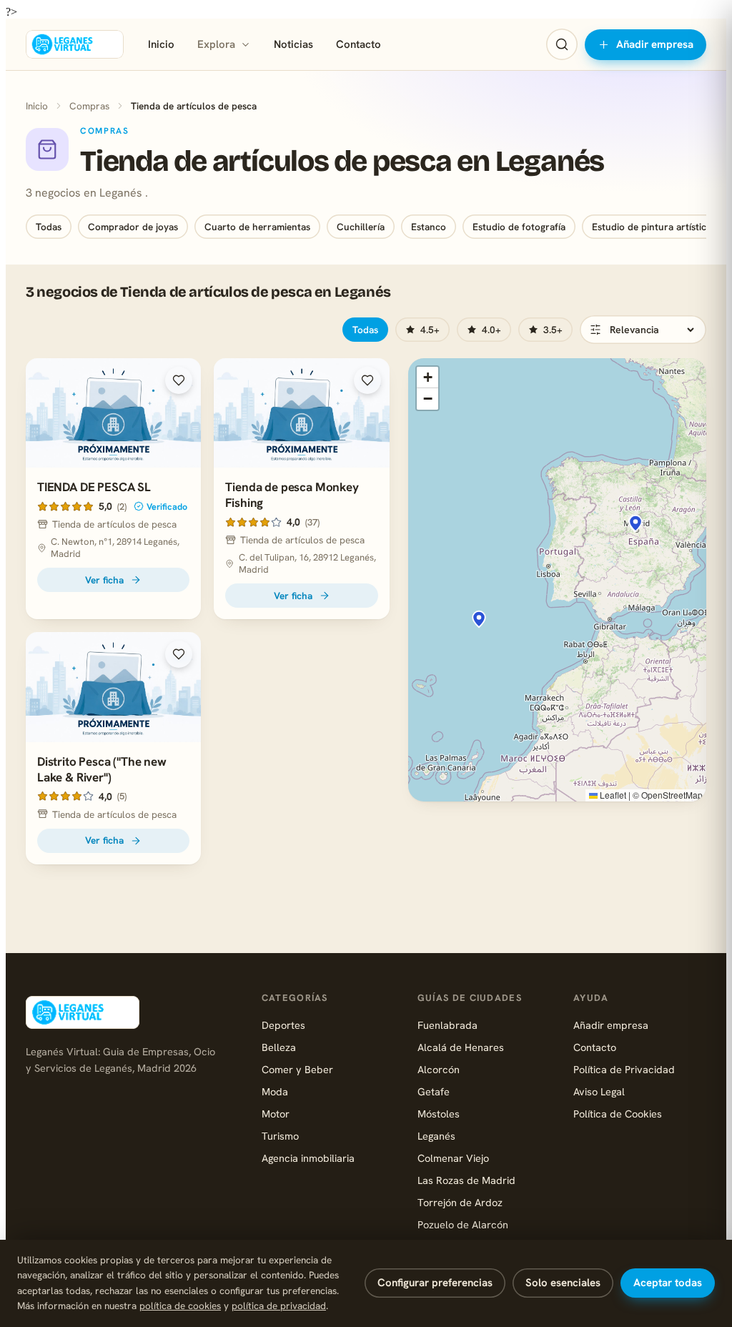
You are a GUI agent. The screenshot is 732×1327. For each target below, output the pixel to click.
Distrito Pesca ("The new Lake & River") (102, 769)
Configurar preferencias (435, 1283)
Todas (48, 226)
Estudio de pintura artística (651, 226)
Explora (216, 44)
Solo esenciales (562, 1283)
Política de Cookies (617, 1113)
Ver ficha (104, 579)
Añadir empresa (654, 44)
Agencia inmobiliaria (308, 1158)
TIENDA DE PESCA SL (94, 487)
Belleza (279, 1047)
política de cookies (180, 1305)
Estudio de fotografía (519, 226)
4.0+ (491, 329)
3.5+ (553, 329)
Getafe (433, 1091)
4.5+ (430, 329)
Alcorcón (438, 1069)
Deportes (283, 1025)
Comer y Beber (297, 1069)
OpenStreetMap (672, 795)
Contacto (358, 44)
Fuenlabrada (447, 1025)
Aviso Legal (599, 1091)
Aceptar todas (667, 1283)
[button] (635, 523)
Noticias (293, 44)
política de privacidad (279, 1305)
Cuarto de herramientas (257, 226)
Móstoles (438, 1113)
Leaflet (612, 795)
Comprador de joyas (133, 226)
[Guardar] (178, 380)
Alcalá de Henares (460, 1047)
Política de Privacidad (624, 1069)
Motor (276, 1113)
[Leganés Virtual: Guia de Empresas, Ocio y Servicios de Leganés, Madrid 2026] (75, 44)
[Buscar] (562, 44)
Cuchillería (361, 226)
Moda (275, 1091)
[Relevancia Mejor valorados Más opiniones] (643, 329)
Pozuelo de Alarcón (462, 1224)
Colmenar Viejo (453, 1158)
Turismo (280, 1136)
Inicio (161, 44)
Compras (89, 105)
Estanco (428, 226)
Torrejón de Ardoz (460, 1202)
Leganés (436, 1136)
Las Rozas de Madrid (466, 1180)
